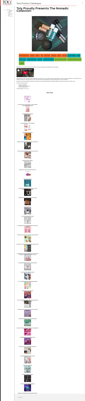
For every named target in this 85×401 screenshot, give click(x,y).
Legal (80, 398)
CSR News (10, 13)
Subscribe (76, 398)
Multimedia (10, 16)
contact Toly (26, 88)
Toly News (8, 9)
